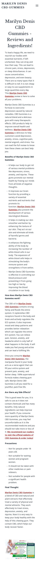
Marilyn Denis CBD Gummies (18, 492)
